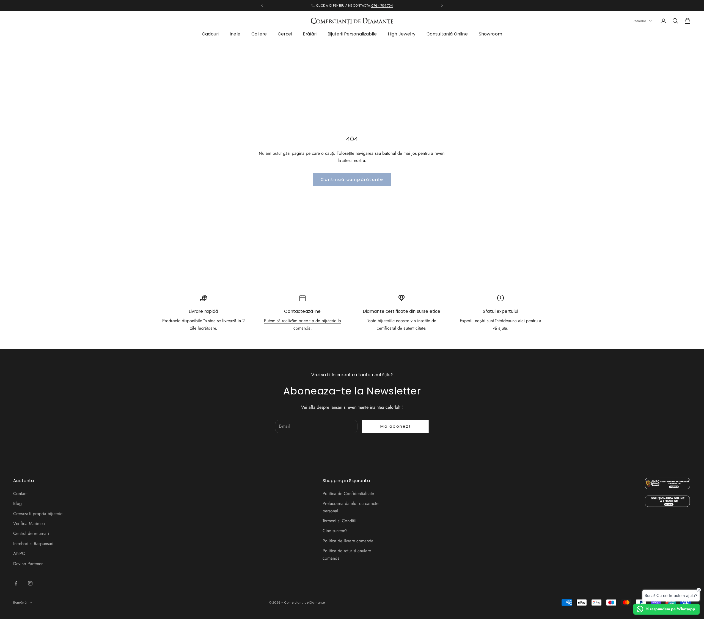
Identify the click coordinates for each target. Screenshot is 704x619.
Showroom (490, 34)
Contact (20, 493)
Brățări (310, 34)
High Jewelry (402, 34)
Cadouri (210, 34)
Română (639, 21)
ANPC (19, 553)
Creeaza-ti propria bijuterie (37, 513)
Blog (17, 503)
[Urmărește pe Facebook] (16, 583)
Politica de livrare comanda (348, 541)
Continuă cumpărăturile (352, 179)
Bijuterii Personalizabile (352, 34)
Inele (235, 34)
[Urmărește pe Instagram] (30, 583)
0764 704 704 (382, 5)
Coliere (259, 34)
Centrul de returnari (31, 533)
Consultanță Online (447, 34)
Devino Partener (28, 563)
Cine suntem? (335, 530)
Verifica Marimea (29, 523)
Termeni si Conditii (339, 521)
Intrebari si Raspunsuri (33, 543)
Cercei (285, 34)
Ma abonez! (395, 426)
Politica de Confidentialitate (348, 493)
